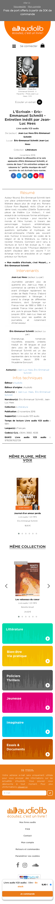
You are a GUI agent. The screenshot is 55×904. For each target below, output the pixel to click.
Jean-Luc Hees (26, 133)
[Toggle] (14, 46)
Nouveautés (20, 6)
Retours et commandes (28, 849)
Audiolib (18, 383)
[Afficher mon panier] (42, 45)
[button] (27, 72)
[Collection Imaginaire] (27, 727)
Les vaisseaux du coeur (27, 599)
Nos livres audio (27, 822)
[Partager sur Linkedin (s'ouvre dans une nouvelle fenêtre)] (30, 175)
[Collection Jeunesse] (27, 702)
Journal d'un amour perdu (27, 513)
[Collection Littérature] (27, 634)
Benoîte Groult (27, 607)
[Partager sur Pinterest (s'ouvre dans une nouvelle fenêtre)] (36, 175)
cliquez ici (22, 787)
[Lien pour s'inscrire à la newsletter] (27, 770)
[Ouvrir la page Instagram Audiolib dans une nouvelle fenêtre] (25, 865)
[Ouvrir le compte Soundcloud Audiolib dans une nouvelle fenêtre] (35, 865)
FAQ (27, 829)
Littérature (31, 150)
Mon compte (34, 6)
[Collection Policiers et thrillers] (27, 681)
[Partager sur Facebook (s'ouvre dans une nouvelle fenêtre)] (13, 175)
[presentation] (6, 586)
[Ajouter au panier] (27, 894)
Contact (27, 836)
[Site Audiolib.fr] (27, 812)
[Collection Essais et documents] (27, 750)
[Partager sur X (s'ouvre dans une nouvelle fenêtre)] (19, 175)
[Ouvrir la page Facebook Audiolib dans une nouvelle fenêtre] (17, 865)
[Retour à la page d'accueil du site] (27, 32)
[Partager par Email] (24, 175)
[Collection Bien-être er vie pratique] (27, 656)
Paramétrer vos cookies (27, 856)
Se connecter (28, 46)
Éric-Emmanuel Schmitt (26, 141)
